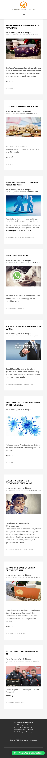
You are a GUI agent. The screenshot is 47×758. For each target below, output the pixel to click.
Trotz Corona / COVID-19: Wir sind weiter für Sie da (23, 403)
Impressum (33, 740)
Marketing (11, 384)
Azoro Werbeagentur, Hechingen (18, 33)
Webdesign (21, 237)
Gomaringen (12, 702)
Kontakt (12, 740)
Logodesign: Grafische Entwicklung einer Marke (19, 482)
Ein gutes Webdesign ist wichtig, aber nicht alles (22, 183)
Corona (10, 164)
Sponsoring (20, 702)
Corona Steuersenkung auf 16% (22, 106)
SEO (16, 237)
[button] (28, 753)
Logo (21, 549)
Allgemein (34, 35)
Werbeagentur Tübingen (25, 729)
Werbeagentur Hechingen (25, 722)
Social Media (19, 384)
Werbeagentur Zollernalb (25, 727)
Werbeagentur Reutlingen (25, 732)
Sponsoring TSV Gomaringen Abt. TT (23, 652)
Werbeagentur (29, 237)
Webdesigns (11, 230)
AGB (17, 740)
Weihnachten (12, 88)
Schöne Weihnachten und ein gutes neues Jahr (20, 569)
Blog (38, 35)
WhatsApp (20, 308)
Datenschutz (24, 740)
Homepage (11, 237)
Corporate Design (13, 549)
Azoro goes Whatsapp (17, 255)
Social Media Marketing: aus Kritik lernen (23, 327)
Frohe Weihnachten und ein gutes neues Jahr (23, 26)
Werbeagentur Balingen (25, 725)
